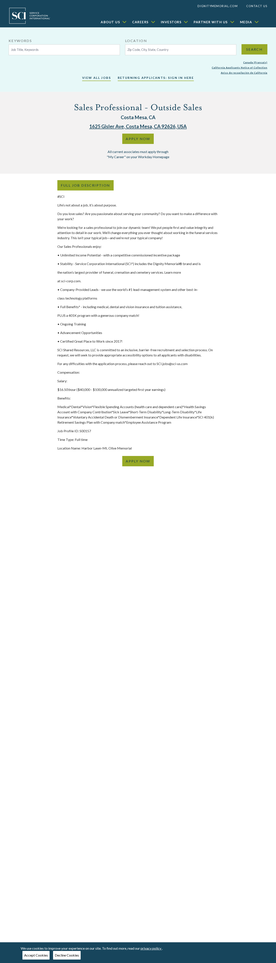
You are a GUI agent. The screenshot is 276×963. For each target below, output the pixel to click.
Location (136, 41)
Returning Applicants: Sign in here (156, 78)
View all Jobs (96, 78)
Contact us (256, 6)
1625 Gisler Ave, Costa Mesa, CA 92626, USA (138, 126)
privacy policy (151, 948)
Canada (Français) (255, 62)
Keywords (20, 41)
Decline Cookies (67, 955)
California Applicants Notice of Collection (239, 67)
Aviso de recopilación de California (244, 72)
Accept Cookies (36, 955)
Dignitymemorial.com (218, 6)
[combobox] (64, 46)
